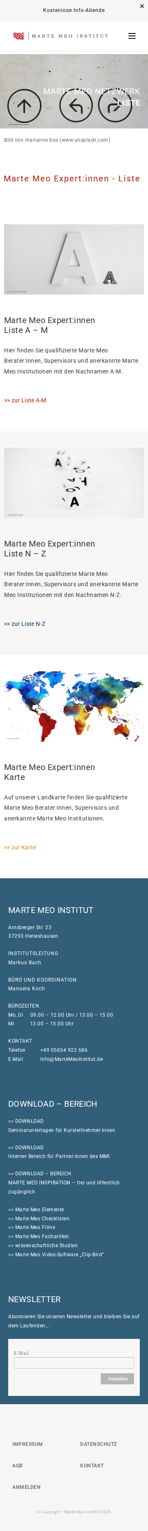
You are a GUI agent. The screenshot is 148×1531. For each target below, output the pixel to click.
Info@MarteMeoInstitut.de (71, 1059)
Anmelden (117, 1378)
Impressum (27, 1444)
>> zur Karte (20, 847)
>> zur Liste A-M (25, 400)
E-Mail (21, 1352)
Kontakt (92, 1466)
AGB (17, 1466)
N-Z (24, 623)
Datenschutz (98, 1444)
